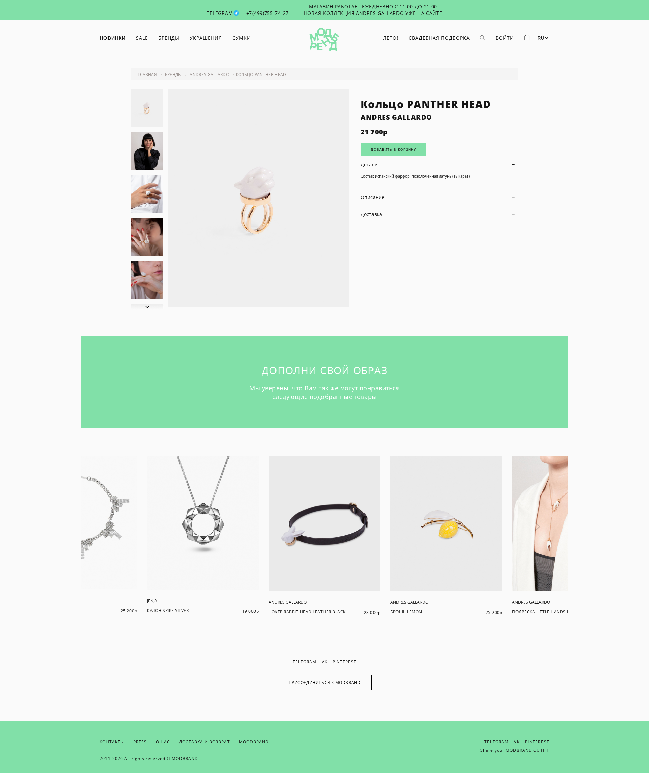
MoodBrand (254, 742)
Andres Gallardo (209, 74)
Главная (147, 74)
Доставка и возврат (204, 742)
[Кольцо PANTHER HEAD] (258, 305)
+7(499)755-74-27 (267, 13)
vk (324, 662)
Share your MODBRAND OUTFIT (514, 750)
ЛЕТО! (391, 37)
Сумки (241, 37)
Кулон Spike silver (168, 610)
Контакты (112, 742)
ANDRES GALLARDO (396, 117)
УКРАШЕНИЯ (206, 37)
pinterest (344, 662)
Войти (505, 37)
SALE (142, 37)
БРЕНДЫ (168, 37)
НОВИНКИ (113, 38)
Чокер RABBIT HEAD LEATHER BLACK (307, 612)
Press (140, 742)
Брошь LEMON (406, 612)
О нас (163, 742)
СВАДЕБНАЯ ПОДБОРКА (439, 37)
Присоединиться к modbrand (325, 682)
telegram (304, 662)
